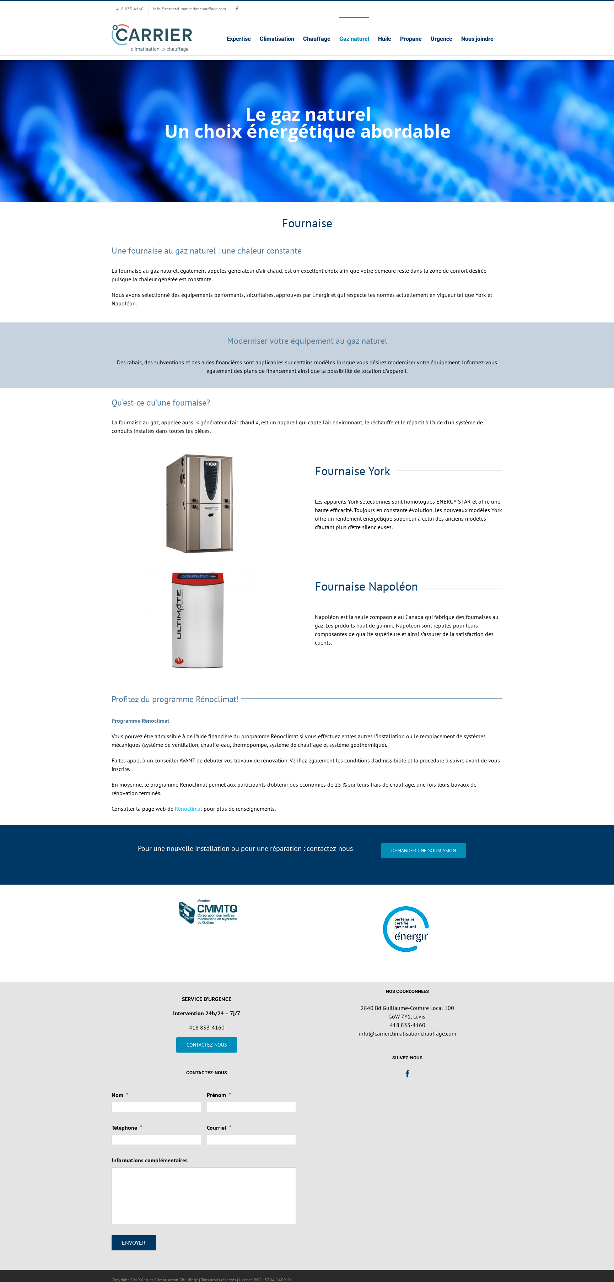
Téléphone (127, 1127)
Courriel (219, 1127)
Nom (120, 1094)
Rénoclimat (188, 808)
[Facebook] (407, 1073)
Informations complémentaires (150, 1160)
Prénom (219, 1094)
